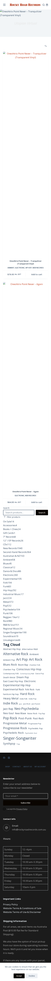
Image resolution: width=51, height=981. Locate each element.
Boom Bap (23, 664)
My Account (40, 767)
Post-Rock (38, 718)
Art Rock (35, 659)
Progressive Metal (15, 723)
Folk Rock (29, 689)
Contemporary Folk (11, 673)
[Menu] (4, 5)
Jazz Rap (8, 709)
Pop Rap (41, 713)
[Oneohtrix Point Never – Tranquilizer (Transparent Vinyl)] (25, 154)
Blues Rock (10, 664)
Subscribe (25, 802)
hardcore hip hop (11, 694)
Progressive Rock (15, 728)
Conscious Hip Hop (28, 669)
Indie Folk (23, 699)
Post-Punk (25, 718)
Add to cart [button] (36, 274)
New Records (38, 268)
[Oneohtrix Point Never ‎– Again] (25, 384)
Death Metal (9, 677)
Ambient (10, 268)
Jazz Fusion (36, 704)
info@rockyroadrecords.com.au (29, 829)
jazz (20, 704)
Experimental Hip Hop (16, 685)
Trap (18, 744)
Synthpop (9, 743)
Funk (38, 689)
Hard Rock (27, 694)
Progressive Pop (34, 723)
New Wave (20, 713)
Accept (19, 976)
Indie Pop (32, 699)
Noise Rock (32, 713)
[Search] (44, 5)
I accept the (17, 809)
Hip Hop (28, 268)
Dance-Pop (39, 673)
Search (6, 508)
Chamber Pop (9, 669)
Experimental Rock (13, 689)
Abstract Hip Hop (12, 649)
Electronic (20, 268)
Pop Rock (10, 718)
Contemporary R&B (27, 674)
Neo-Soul (8, 713)
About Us (27, 767)
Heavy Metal (10, 698)
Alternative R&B (30, 649)
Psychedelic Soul (31, 733)
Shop (7, 767)
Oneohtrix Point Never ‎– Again (25, 491)
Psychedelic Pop (35, 728)
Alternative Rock (15, 653)
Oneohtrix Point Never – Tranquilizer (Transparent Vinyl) (26, 262)
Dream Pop (22, 677)
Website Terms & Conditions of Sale (22, 908)
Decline (32, 976)
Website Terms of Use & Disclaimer (22, 912)
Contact (17, 767)
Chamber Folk (34, 665)
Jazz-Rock (26, 704)
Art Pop (22, 659)
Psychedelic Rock (13, 732)
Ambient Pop (9, 660)
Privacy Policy (21, 809)
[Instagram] (9, 758)
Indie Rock (10, 703)
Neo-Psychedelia (26, 708)
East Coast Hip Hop (13, 681)
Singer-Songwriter (19, 738)
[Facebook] (4, 758)
